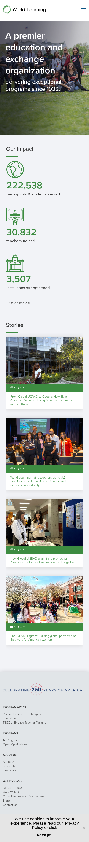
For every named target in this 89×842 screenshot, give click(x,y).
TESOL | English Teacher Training (24, 723)
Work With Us (11, 792)
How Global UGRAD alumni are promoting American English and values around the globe (42, 560)
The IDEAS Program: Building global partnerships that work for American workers (43, 637)
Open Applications (15, 744)
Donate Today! (12, 788)
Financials (9, 770)
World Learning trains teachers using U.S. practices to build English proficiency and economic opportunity (38, 481)
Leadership (10, 766)
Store (6, 800)
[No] (83, 828)
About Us (9, 762)
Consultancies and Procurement (24, 796)
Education (9, 718)
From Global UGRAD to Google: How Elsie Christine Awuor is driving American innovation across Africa (41, 400)
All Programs (11, 740)
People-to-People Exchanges (22, 714)
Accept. (44, 835)
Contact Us (10, 805)
